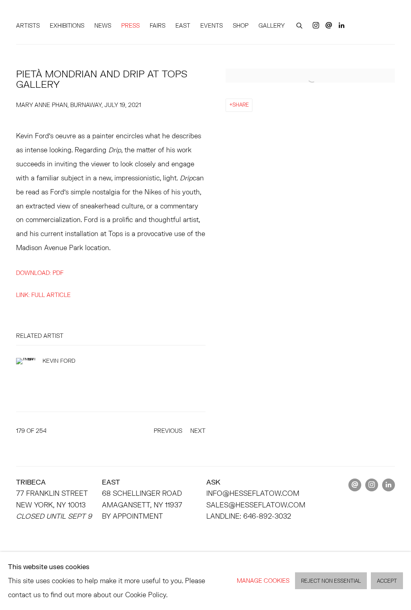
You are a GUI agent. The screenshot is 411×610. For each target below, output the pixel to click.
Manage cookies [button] (263, 580)
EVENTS (211, 25)
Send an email (328, 25)
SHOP (240, 25)
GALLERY (271, 25)
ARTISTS (28, 25)
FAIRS (157, 25)
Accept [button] (387, 581)
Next (198, 430)
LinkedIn (341, 25)
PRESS (130, 25)
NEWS (102, 25)
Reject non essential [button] (331, 581)
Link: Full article (43, 294)
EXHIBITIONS (67, 25)
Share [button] (240, 105)
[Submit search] (299, 24)
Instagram (315, 25)
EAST (182, 25)
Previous (168, 430)
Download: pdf (39, 272)
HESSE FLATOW (52, 14)
